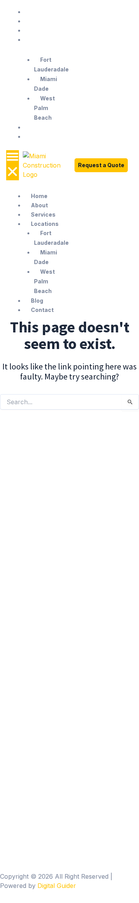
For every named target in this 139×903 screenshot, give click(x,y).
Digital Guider (56, 885)
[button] (12, 165)
